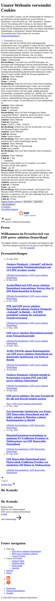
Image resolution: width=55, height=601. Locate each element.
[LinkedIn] (8, 579)
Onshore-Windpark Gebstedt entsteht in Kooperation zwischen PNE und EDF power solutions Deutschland (28, 377)
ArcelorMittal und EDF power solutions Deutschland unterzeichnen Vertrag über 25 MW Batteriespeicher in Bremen (30, 288)
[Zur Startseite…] (27, 216)
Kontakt (9, 593)
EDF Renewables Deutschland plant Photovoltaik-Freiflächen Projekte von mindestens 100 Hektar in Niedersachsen (28, 462)
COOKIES (6, 207)
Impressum (11, 588)
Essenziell (13, 41)
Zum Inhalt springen (9, 209)
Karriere (9, 570)
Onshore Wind (18, 561)
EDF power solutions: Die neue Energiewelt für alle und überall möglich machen (30, 397)
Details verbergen (14, 201)
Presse (9, 573)
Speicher (15, 568)
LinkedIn (30, 248)
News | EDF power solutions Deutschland (24, 404)
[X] (8, 584)
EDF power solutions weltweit (25, 554)
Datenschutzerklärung (10, 36)
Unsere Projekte (18, 556)
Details (4, 201)
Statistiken (8, 161)
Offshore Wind (18, 563)
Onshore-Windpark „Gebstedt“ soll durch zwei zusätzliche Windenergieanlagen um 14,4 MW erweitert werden (29, 267)
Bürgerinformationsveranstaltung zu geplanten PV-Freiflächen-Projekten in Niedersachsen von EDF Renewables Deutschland (27, 439)
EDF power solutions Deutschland (26, 551)
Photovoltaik (17, 566)
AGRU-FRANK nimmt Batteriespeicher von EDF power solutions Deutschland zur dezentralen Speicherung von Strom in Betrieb (29, 355)
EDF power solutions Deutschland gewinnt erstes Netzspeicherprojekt (29, 334)
